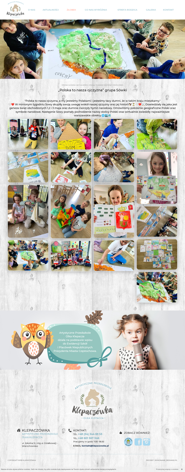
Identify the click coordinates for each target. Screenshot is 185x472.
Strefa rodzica (127, 9)
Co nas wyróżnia (96, 9)
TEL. (87, 434)
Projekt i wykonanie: (161, 460)
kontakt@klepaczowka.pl (95, 446)
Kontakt (168, 9)
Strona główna (68, 85)
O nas (31, 9)
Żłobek (71, 9)
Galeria (151, 9)
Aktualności (51, 9)
